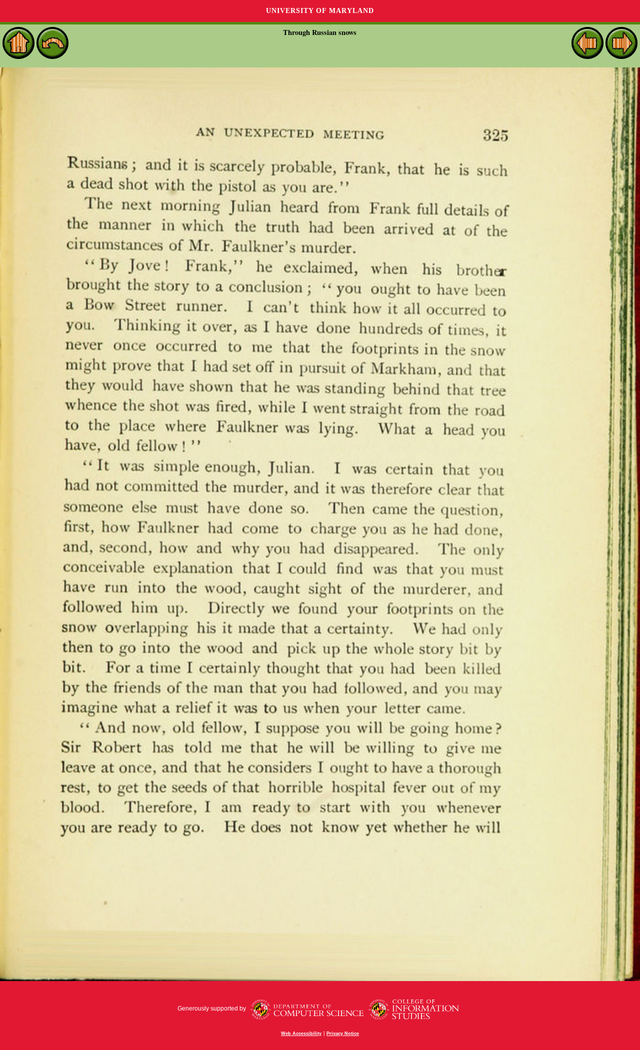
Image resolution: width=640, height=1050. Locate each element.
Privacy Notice (342, 1033)
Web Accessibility (301, 1033)
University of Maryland (320, 10)
